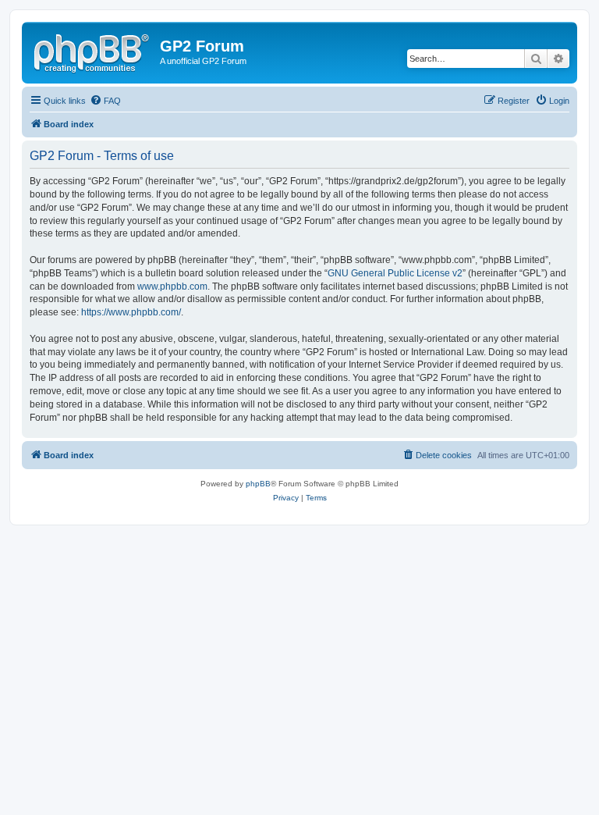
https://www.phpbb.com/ (131, 312)
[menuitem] (105, 100)
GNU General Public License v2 (395, 273)
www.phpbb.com (172, 286)
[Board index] (93, 51)
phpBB (258, 483)
